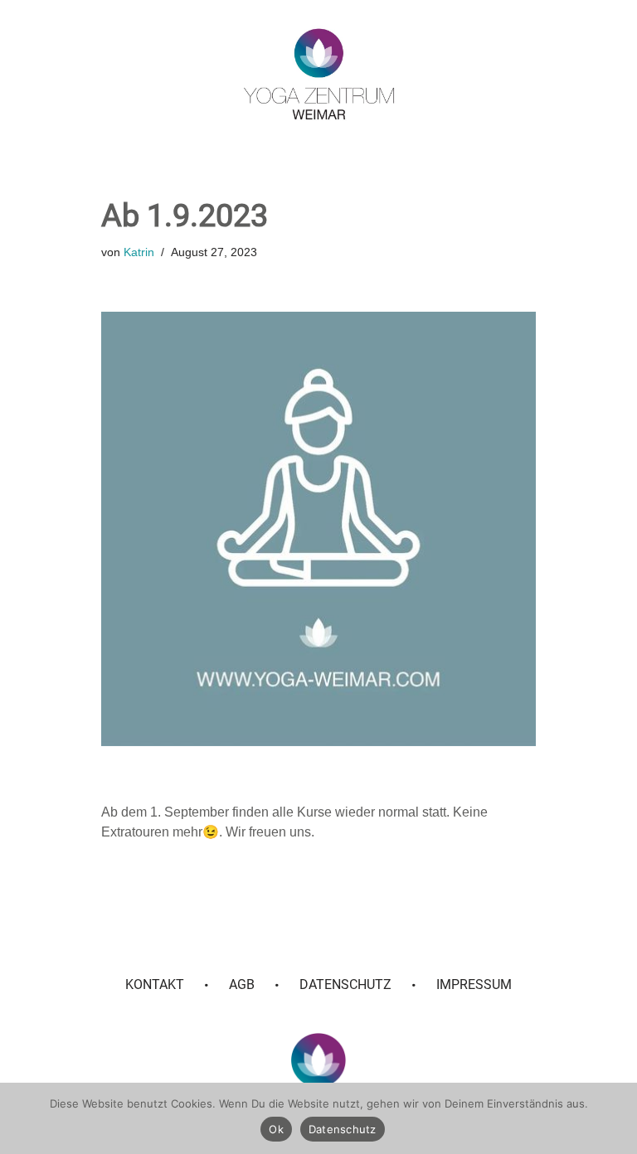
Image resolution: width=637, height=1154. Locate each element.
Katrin (139, 252)
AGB (242, 984)
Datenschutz (345, 984)
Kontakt (154, 984)
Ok (276, 1129)
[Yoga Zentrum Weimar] (319, 74)
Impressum (474, 984)
